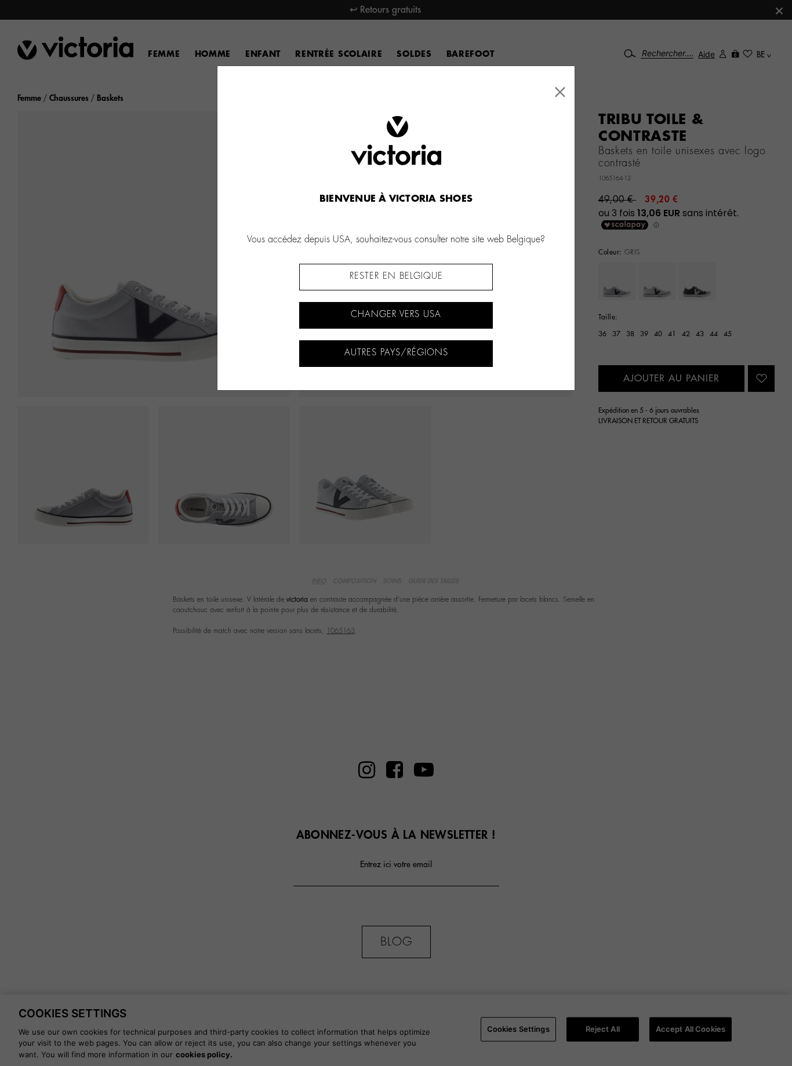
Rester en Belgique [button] (396, 276)
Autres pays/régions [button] (396, 352)
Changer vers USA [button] (396, 314)
